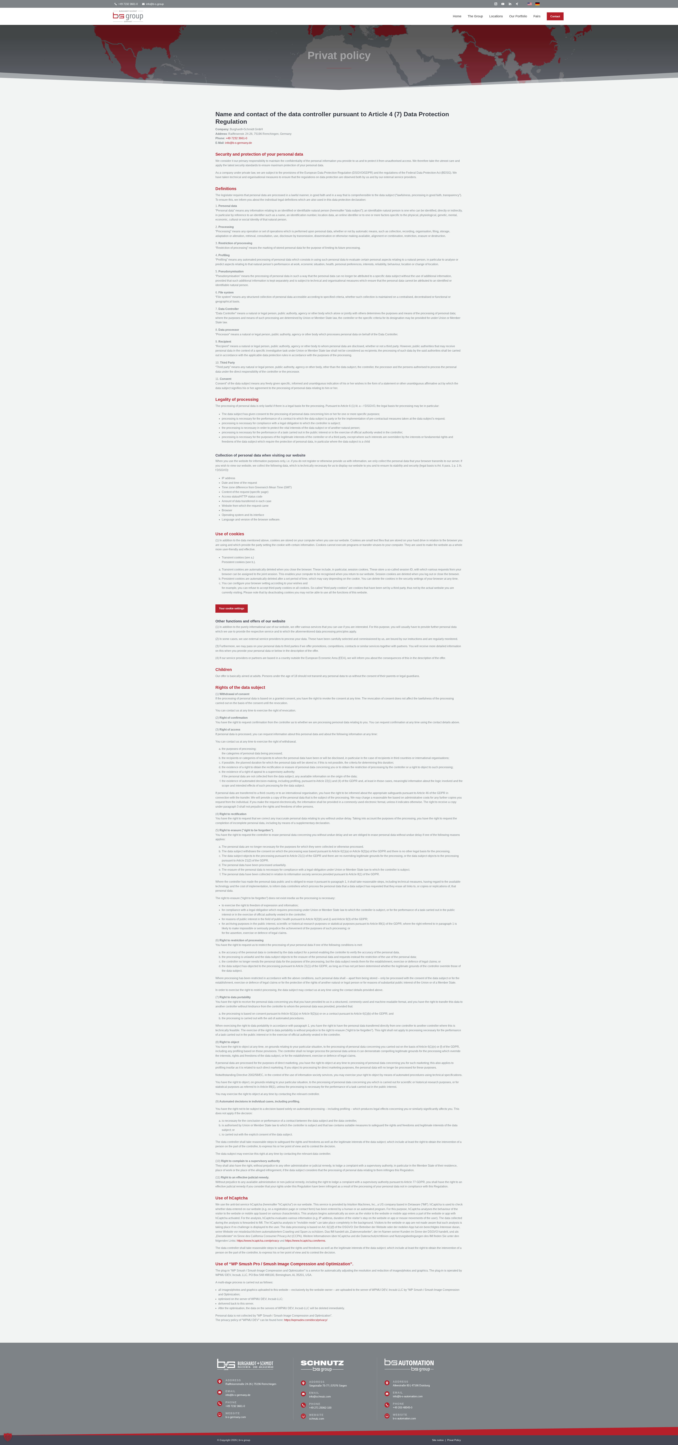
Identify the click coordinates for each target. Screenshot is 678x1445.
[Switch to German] (537, 3)
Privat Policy (454, 1440)
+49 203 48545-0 (402, 1407)
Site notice (438, 1440)
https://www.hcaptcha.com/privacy (258, 1240)
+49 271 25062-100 (320, 1407)
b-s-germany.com (235, 1416)
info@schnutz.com (320, 1396)
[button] (8, 1437)
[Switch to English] (530, 3)
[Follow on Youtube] (503, 4)
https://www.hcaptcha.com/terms (305, 1240)
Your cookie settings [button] (231, 608)
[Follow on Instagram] (496, 4)
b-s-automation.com (404, 1418)
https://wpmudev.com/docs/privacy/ (305, 1320)
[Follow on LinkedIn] (510, 4)
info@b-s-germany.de (238, 142)
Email (230, 1391)
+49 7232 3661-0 (236, 138)
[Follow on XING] (517, 4)
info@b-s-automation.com (408, 1396)
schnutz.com (316, 1418)
